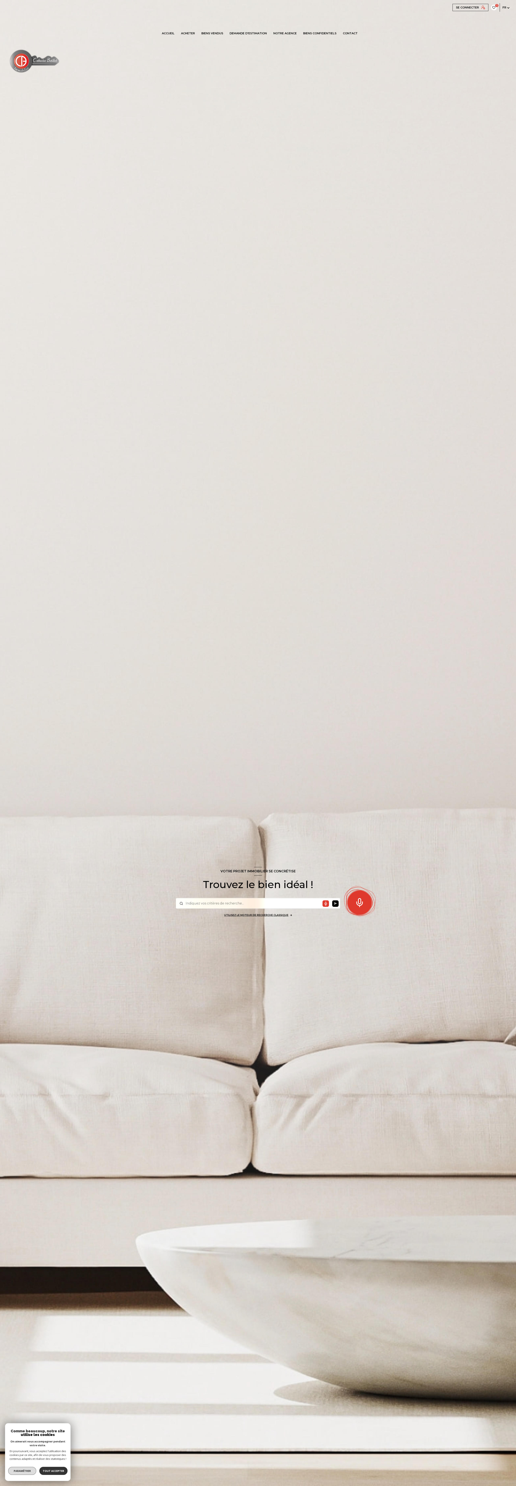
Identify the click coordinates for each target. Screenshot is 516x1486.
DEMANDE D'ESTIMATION (248, 33)
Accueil (168, 33)
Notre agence (285, 33)
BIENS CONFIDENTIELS (319, 33)
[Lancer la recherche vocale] (359, 902)
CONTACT (350, 33)
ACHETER (188, 33)
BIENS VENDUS (212, 33)
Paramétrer (22, 1471)
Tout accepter (53, 1471)
